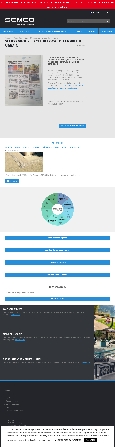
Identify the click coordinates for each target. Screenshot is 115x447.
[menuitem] (99, 12)
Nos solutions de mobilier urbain (53, 31)
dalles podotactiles (69, 85)
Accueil (8, 38)
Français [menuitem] (96, 12)
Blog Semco (107, 31)
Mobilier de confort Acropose (58, 250)
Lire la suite (12, 181)
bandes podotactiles (68, 88)
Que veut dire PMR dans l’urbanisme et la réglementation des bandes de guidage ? (42, 147)
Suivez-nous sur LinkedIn (15, 410)
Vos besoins (8, 31)
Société (79, 31)
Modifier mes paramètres (67, 439)
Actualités (18, 38)
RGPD (8, 407)
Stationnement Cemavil (57, 275)
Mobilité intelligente (57, 238)
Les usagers (25, 31)
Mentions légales (12, 404)
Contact (92, 31)
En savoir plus (57, 298)
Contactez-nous (12, 401)
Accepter (90, 439)
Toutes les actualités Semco (72, 126)
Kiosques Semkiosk (57, 262)
